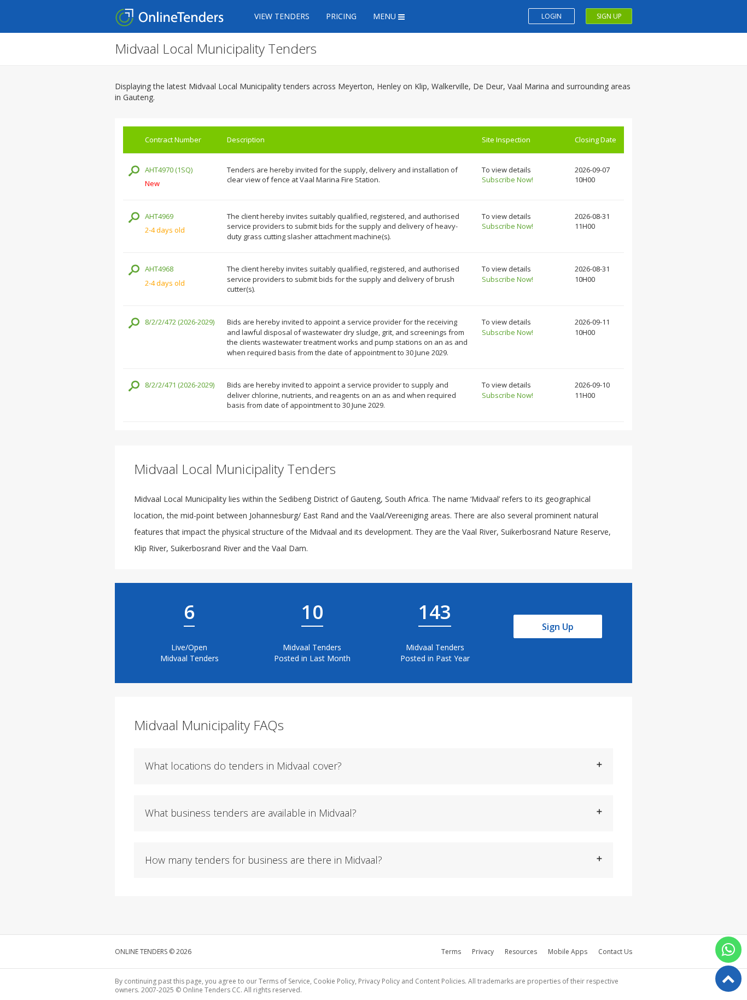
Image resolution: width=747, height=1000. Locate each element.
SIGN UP (609, 16)
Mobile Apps (567, 951)
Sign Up (558, 627)
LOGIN (551, 16)
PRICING (341, 16)
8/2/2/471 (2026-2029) (179, 385)
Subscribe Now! (507, 179)
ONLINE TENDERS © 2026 (153, 951)
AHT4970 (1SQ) (168, 170)
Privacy (483, 951)
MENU (385, 16)
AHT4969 (159, 216)
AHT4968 (159, 269)
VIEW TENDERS (282, 16)
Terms (451, 951)
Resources (521, 951)
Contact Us (615, 951)
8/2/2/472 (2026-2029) (179, 322)
